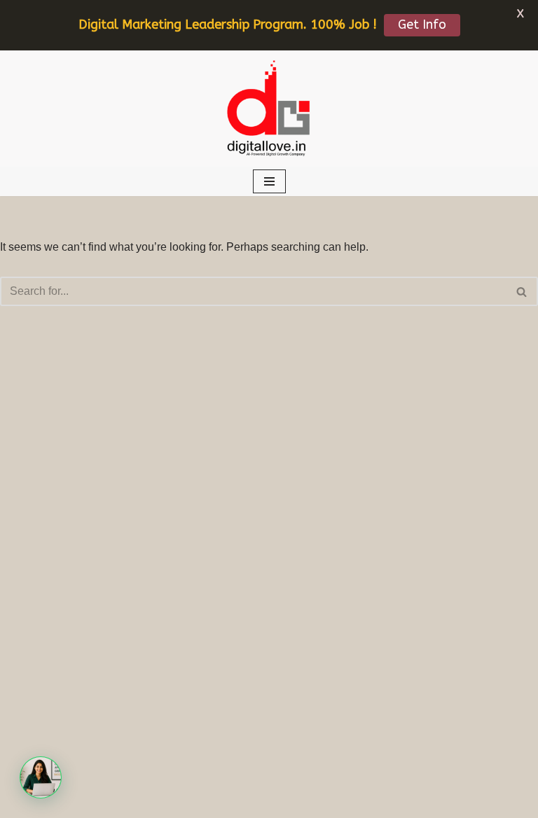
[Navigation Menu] (269, 181)
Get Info (422, 24)
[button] (41, 777)
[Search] (522, 291)
